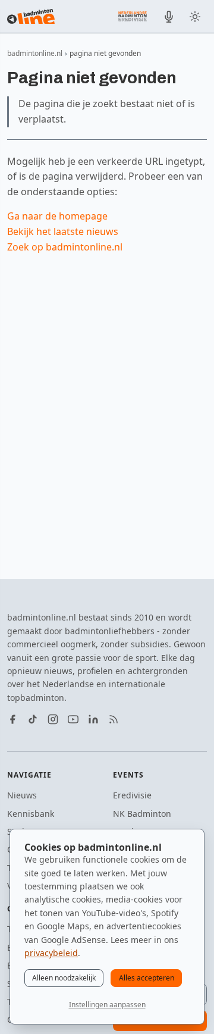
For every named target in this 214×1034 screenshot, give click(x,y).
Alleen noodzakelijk (64, 978)
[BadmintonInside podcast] (169, 17)
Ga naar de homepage (57, 216)
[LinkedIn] (93, 719)
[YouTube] (73, 719)
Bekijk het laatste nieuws (62, 231)
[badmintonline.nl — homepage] (31, 16)
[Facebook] (12, 719)
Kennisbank (30, 813)
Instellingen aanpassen (107, 1004)
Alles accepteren (146, 978)
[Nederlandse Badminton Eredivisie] (132, 16)
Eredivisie (132, 795)
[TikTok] (32, 719)
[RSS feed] (113, 719)
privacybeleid (51, 952)
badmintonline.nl (34, 53)
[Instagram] (53, 719)
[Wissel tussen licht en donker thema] (195, 17)
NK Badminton (142, 813)
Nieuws (22, 795)
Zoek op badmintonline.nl (64, 246)
